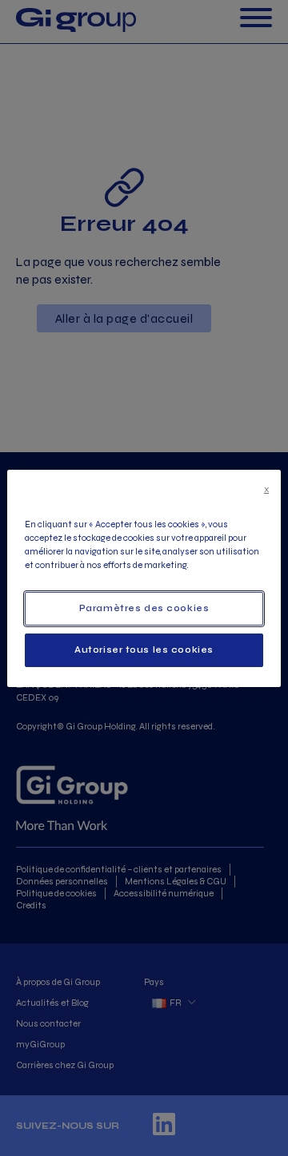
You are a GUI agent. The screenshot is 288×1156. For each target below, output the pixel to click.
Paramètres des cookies (144, 608)
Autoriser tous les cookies (144, 649)
